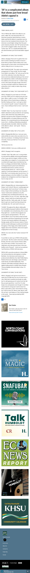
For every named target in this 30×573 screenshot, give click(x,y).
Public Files (5, 551)
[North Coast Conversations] (15, 334)
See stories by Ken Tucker (16, 312)
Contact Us (5, 548)
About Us (5, 545)
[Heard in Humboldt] (15, 482)
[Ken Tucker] (4, 307)
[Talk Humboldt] (15, 423)
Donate (25, 2)
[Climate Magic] (15, 363)
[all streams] (28, 571)
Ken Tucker (10, 18)
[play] (2, 571)
